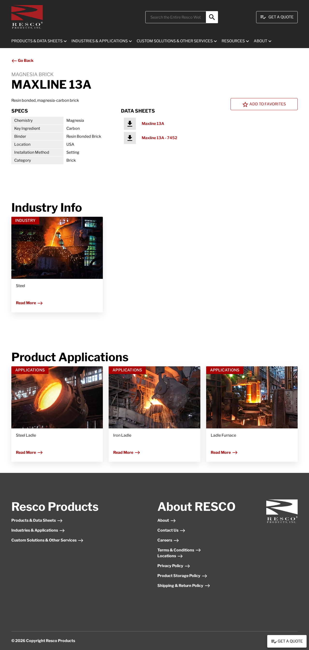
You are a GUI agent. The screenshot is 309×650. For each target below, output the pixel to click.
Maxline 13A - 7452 (159, 138)
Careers (164, 540)
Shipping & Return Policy (180, 585)
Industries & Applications (34, 530)
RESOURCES (233, 41)
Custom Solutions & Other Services (44, 540)
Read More (26, 303)
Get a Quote (290, 641)
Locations (166, 556)
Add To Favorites (267, 104)
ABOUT (260, 41)
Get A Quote (281, 17)
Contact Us (167, 530)
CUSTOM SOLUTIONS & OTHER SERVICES (175, 41)
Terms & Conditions (175, 550)
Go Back (25, 60)
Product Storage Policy (178, 575)
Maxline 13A (153, 123)
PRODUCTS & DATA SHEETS (37, 41)
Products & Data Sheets (33, 520)
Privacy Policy (170, 565)
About (163, 520)
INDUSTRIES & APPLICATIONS (99, 41)
